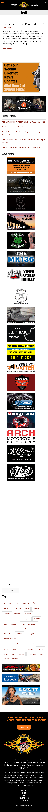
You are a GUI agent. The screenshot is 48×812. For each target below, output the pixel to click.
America (26, 603)
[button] (46, 2)
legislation (24, 629)
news (6, 644)
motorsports (24, 639)
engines (27, 619)
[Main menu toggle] (2, 2)
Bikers (18, 608)
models (19, 633)
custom (28, 613)
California (36, 609)
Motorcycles (10, 638)
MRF (34, 639)
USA (41, 654)
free (5, 624)
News (24, 795)
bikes (27, 609)
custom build (8, 619)
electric (18, 619)
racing (30, 649)
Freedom (14, 624)
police (15, 649)
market (34, 629)
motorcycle (30, 633)
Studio (24, 790)
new (41, 639)
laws (15, 629)
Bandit (35, 603)
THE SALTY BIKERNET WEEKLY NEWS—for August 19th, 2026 (23, 122)
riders (40, 649)
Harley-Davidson (29, 624)
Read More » (7, 48)
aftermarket (8, 603)
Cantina (7, 613)
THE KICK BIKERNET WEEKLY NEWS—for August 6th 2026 (22, 148)
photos (6, 649)
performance (35, 644)
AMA (17, 603)
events (37, 618)
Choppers (17, 614)
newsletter (15, 644)
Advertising (24, 798)
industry (7, 629)
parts (25, 644)
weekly (6, 659)
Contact (24, 800)
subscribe (32, 654)
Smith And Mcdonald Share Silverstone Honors (19, 127)
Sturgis (21, 654)
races (22, 649)
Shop (13, 654)
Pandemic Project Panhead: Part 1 (24, 24)
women (15, 659)
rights (6, 654)
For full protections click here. (24, 785)
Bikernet (7, 608)
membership (8, 633)
